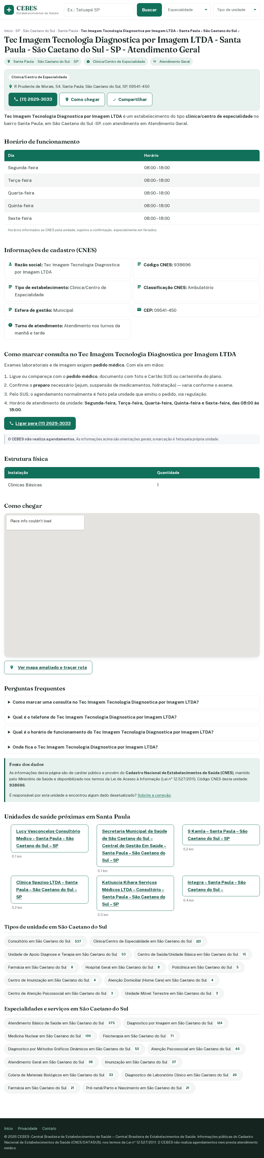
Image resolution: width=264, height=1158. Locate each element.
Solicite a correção (154, 795)
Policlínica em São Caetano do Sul (205, 967)
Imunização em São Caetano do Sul (140, 1062)
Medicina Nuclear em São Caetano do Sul (49, 1036)
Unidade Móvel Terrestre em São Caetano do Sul (171, 993)
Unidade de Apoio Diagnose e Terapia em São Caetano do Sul (67, 954)
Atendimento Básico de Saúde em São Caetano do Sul (61, 1023)
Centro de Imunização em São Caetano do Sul (52, 980)
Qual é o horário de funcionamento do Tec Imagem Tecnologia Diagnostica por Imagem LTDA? (113, 732)
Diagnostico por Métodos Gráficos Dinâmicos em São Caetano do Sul (73, 1049)
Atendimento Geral (174, 61)
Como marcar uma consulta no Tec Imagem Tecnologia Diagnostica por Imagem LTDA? (106, 702)
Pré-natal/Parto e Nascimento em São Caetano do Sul (137, 1088)
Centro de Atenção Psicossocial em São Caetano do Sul (60, 993)
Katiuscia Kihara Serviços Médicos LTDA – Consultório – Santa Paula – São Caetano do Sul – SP (133, 893)
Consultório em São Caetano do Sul (44, 941)
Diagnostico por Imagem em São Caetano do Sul (174, 1023)
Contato (49, 1128)
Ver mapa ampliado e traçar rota (52, 667)
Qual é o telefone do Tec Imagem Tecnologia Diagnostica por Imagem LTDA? (95, 717)
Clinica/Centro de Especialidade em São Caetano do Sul (147, 941)
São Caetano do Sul (39, 31)
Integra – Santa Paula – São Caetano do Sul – (217, 886)
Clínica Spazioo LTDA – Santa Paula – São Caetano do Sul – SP (47, 889)
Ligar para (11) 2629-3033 (43, 423)
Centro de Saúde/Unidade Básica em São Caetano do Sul (192, 954)
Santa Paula (68, 31)
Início (8, 31)
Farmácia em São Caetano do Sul (40, 967)
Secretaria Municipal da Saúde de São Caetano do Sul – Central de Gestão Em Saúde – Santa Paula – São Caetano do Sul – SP (134, 846)
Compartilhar (132, 99)
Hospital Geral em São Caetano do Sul (122, 967)
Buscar (149, 9)
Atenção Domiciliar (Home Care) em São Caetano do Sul (160, 980)
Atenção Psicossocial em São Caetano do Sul (195, 1049)
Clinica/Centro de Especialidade (119, 61)
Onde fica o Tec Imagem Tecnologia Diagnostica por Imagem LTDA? (85, 747)
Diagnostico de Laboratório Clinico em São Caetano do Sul (181, 1075)
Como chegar (85, 99)
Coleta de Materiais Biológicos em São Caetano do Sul (60, 1075)
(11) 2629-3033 (36, 99)
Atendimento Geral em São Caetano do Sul (50, 1062)
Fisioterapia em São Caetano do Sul (138, 1036)
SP (17, 31)
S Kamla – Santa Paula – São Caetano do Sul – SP (218, 835)
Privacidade (27, 1128)
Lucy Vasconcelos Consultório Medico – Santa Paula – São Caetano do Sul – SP (48, 838)
